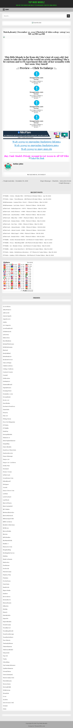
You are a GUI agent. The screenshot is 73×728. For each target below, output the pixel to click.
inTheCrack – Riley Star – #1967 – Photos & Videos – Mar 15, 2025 (23, 218)
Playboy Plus (7, 575)
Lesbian (5, 493)
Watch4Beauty (42, 174)
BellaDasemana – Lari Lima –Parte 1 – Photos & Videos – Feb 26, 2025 (24, 205)
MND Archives (7, 521)
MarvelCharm (7, 503)
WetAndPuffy (7, 687)
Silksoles (5, 606)
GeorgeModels (7, 434)
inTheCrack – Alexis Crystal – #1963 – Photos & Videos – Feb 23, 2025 (24, 230)
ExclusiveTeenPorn (9, 406)
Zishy (4, 709)
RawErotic (6, 587)
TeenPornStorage (8, 634)
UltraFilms (6, 662)
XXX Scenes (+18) (8, 702)
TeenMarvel (6, 628)
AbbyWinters (7, 309)
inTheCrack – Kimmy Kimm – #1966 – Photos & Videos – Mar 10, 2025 (24, 221)
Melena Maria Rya (8, 512)
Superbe (5, 618)
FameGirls (6, 409)
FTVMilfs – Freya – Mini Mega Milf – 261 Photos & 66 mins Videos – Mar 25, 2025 (27, 242)
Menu (7, 9)
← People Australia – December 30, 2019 (15, 181)
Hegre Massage (8, 456)
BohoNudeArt (7, 356)
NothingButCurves (8, 553)
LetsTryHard (7, 497)
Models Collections (9, 525)
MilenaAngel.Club (8, 518)
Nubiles (5, 556)
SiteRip (5, 609)
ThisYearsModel (8, 649)
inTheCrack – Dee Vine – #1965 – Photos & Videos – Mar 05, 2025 (23, 224)
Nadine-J (6, 543)
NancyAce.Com (7, 546)
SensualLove (7, 599)
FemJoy (5, 412)
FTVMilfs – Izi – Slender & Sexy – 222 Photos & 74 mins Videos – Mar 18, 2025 (26, 246)
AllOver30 (6, 313)
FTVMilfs (6, 428)
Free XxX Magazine (9, 422)
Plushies (5, 578)
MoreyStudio (7, 531)
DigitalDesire (7, 387)
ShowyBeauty (7, 603)
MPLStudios (6, 537)
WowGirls (6, 693)
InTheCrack (6, 475)
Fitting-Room (7, 419)
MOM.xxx (6, 528)
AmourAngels (7, 316)
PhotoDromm (7, 571)
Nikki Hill (35, 174)
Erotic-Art (6, 400)
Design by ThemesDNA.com (36, 726)
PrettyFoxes (7, 581)
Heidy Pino (6, 465)
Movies (5, 534)
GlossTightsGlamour (9, 440)
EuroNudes (6, 403)
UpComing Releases (9, 665)
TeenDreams (7, 624)
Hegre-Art (6, 459)
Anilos (5, 322)
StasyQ (5, 612)
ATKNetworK (7, 331)
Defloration (6, 378)
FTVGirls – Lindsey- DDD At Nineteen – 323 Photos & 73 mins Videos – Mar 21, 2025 (28, 255)
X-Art (4, 696)
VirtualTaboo (7, 671)
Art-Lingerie (7, 325)
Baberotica (6, 337)
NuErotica (6, 562)
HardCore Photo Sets (9, 450)
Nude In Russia (7, 559)
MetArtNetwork (8, 515)
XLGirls (5, 699)
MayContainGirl (8, 506)
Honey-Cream (7, 472)
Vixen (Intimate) (8, 674)
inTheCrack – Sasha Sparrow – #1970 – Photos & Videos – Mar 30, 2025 (25, 208)
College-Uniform (8, 369)
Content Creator (8, 372)
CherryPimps (7, 362)
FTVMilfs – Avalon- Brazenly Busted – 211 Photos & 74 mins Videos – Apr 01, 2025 (27, 239)
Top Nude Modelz (36, 2)
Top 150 (5, 656)
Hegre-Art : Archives (9, 462)
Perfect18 (6, 568)
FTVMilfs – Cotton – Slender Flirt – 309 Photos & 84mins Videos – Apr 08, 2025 (27, 196)
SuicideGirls (6, 615)
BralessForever (8, 359)
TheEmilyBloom (8, 643)
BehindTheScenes (8, 344)
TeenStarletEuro (8, 637)
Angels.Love (6, 319)
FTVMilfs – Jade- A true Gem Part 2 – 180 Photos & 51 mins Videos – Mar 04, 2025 (27, 249)
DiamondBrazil (7, 384)
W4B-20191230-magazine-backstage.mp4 (36, 145)
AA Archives (6, 306)
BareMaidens (7, 341)
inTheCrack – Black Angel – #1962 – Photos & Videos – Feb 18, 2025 (23, 233)
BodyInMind (6, 353)
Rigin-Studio (6, 590)
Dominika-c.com (8, 394)
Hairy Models (7, 447)
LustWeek (6, 500)
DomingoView (7, 391)
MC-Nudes (6, 509)
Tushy (5, 659)
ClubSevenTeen (7, 366)
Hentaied (6, 469)
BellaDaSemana (7, 347)
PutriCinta (6, 584)
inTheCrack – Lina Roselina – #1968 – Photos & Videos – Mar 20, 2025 (24, 214)
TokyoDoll (6, 653)
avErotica (6, 334)
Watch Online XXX (8, 677)
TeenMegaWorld (8, 631)
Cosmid (5, 375)
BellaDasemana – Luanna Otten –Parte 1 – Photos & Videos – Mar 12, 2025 (25, 202)
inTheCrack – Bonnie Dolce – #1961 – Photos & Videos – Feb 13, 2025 (24, 236)
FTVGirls (5, 425)
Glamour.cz (6, 437)
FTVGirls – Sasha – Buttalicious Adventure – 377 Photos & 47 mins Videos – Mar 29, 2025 (30, 252)
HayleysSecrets (8, 453)
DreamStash (6, 397)
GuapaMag (6, 444)
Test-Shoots (6, 640)
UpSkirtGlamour (8, 668)
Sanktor (5, 593)
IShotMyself (6, 481)
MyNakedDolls (7, 540)
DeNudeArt (6, 381)
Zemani (5, 706)
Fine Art (5, 415)
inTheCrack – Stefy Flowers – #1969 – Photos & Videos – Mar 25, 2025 (24, 211)
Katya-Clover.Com (8, 490)
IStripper (6, 484)
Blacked (5, 350)
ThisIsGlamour (7, 646)
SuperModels (7, 621)
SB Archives (6, 596)
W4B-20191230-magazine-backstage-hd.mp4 (36, 141)
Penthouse (6, 565)
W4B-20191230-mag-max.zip (36, 148)
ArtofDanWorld (7, 328)
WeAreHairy (7, 684)
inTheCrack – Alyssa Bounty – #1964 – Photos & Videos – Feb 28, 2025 (24, 227)
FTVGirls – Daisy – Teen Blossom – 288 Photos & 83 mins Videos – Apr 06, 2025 (27, 199)
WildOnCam (6, 690)
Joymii (5, 487)
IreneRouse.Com (8, 478)
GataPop (5, 431)
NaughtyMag (7, 550)
